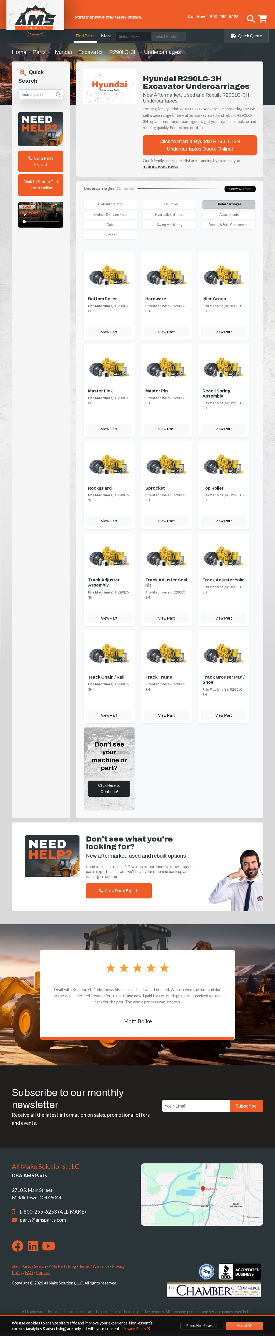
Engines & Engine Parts (110, 215)
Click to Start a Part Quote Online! (41, 185)
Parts (39, 52)
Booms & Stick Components (229, 225)
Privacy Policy (134, 1328)
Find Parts (85, 35)
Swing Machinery (169, 225)
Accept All (244, 1326)
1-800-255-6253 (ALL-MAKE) (52, 1212)
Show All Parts (240, 189)
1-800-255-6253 (222, 16)
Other (110, 235)
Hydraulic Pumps (110, 204)
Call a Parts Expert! (43, 161)
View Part (109, 332)
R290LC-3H (123, 52)
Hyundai (62, 52)
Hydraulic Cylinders (169, 215)
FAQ (29, 1272)
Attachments (229, 215)
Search (40, 1266)
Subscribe (246, 1106)
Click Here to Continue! (109, 788)
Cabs (110, 225)
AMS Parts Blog (62, 1266)
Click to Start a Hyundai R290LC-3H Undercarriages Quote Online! (200, 145)
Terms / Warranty (94, 1266)
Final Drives (170, 204)
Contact (43, 1272)
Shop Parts (21, 1266)
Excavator (90, 52)
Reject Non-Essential (201, 1326)
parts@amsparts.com (43, 1220)
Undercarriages (228, 204)
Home (19, 52)
